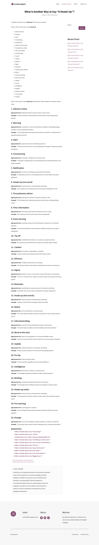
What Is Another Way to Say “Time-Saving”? (28, 431)
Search (69, 25)
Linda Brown (54, 15)
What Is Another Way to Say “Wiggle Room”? (28, 456)
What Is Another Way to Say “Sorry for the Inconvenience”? (33, 442)
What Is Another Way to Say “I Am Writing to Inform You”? (32, 440)
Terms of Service (84, 534)
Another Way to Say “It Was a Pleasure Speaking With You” (32, 437)
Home (57, 4)
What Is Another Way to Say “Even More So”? (23, 462)
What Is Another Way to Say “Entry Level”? (23, 460)
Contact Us (83, 4)
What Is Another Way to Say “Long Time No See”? (30, 448)
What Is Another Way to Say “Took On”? (27, 445)
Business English (66, 4)
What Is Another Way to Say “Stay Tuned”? (28, 450)
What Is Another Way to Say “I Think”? (26, 434)
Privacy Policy (75, 534)
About (76, 4)
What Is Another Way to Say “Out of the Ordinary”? (30, 453)
